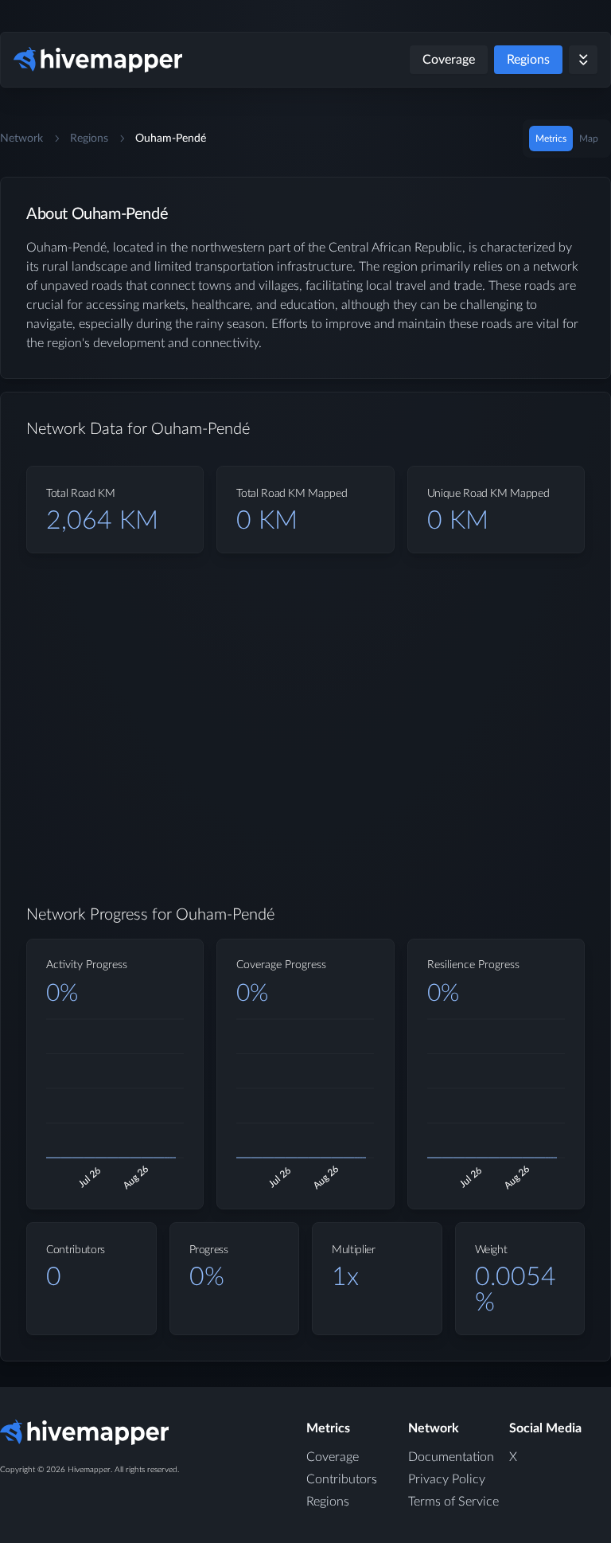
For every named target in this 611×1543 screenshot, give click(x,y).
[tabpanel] (305, 782)
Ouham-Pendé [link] (170, 138)
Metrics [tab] (550, 138)
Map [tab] (588, 138)
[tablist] (567, 138)
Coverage (448, 59)
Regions (528, 59)
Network (21, 138)
